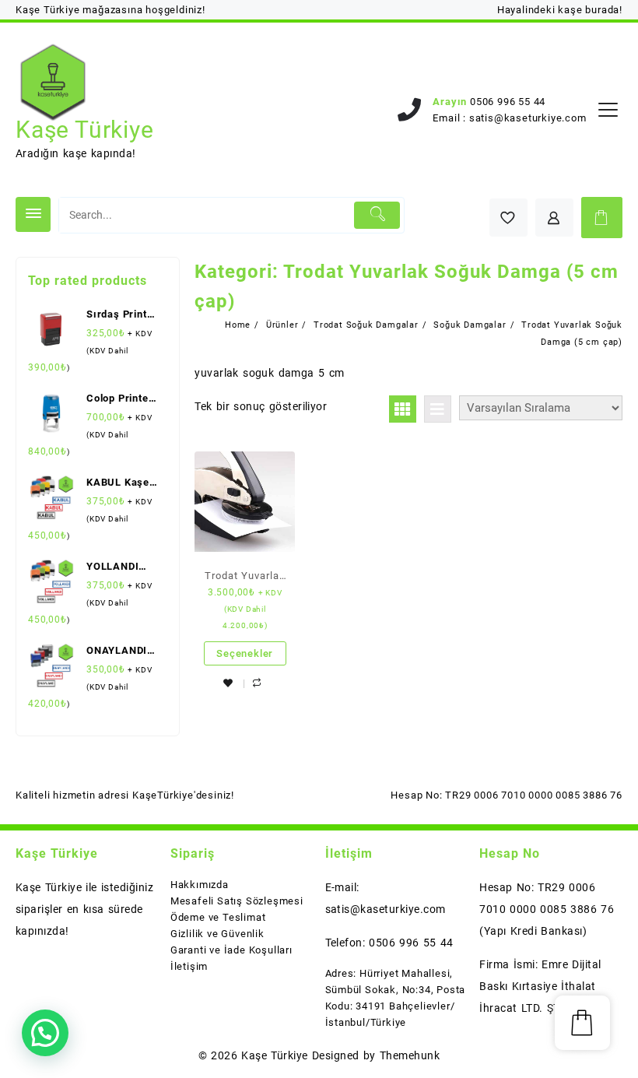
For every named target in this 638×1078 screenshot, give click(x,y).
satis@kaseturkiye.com (528, 118)
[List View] (437, 409)
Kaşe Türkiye (85, 129)
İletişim (189, 966)
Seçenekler (244, 653)
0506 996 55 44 (507, 101)
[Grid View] (402, 409)
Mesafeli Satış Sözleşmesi (236, 901)
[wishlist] (228, 683)
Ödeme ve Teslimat (218, 917)
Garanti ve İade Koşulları (231, 950)
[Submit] (377, 215)
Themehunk (410, 1055)
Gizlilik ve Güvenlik (217, 933)
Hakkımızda (199, 884)
